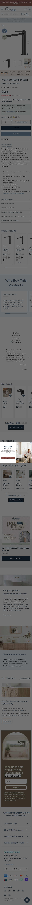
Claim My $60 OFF (8, 458)
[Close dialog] (31, 442)
